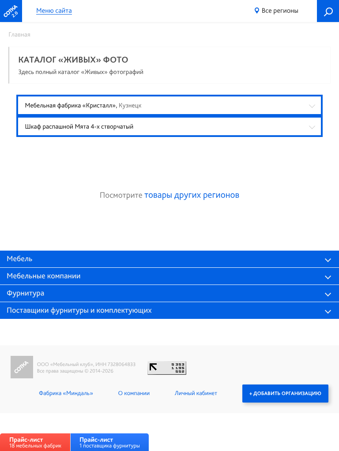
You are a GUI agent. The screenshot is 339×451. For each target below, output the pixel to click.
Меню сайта (54, 11)
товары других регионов (191, 194)
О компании (134, 393)
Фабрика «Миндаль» (66, 393)
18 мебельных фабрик (35, 442)
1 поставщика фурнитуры (109, 442)
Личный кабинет (196, 393)
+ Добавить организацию (285, 393)
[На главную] (11, 11)
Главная (19, 34)
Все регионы (280, 10)
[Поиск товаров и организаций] (328, 11)
